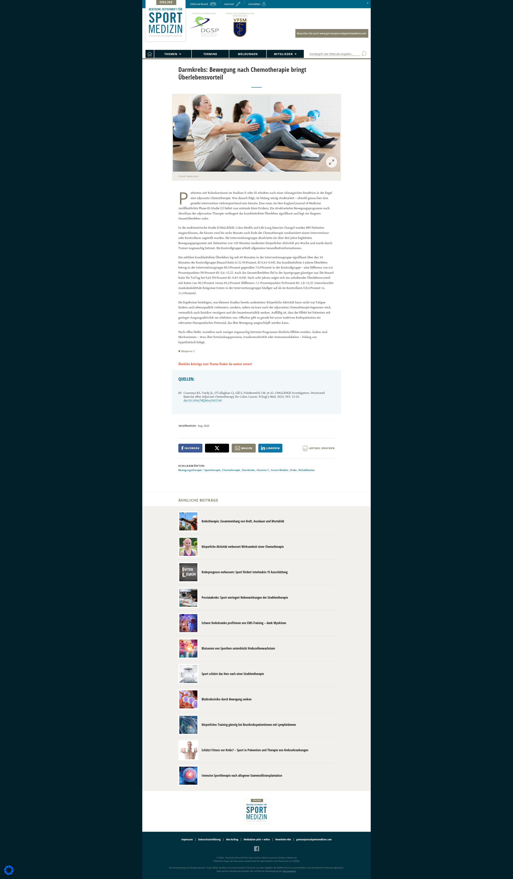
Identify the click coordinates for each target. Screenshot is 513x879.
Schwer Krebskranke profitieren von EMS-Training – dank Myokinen (244, 623)
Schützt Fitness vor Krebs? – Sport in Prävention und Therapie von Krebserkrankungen (255, 750)
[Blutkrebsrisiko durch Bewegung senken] (188, 699)
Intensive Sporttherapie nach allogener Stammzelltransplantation (242, 775)
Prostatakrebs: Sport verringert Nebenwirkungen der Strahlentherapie (245, 597)
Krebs (293, 470)
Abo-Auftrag (232, 839)
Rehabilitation (307, 470)
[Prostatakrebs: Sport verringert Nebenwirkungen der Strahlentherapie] (188, 598)
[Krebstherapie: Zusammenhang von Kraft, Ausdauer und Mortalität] (188, 521)
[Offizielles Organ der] (204, 36)
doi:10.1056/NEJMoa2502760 (203, 400)
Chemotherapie (231, 470)
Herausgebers (289, 871)
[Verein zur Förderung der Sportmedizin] (240, 36)
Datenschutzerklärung (209, 839)
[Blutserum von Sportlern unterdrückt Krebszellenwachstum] (188, 649)
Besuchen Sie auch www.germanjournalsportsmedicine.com (331, 33)
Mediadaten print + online (257, 839)
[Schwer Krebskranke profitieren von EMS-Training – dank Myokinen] (188, 623)
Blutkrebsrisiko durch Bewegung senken (226, 699)
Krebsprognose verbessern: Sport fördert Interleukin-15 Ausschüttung (245, 572)
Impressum (187, 839)
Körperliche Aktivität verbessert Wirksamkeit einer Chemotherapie (243, 546)
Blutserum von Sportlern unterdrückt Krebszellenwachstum (238, 648)
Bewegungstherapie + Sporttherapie (199, 470)
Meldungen (248, 54)
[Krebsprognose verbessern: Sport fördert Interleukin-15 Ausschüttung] (188, 572)
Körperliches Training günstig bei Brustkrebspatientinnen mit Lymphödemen (249, 724)
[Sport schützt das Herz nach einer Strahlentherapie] (188, 674)
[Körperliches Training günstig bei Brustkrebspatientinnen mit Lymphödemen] (188, 725)
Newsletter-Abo (283, 839)
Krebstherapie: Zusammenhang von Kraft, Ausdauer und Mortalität (243, 521)
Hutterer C (263, 470)
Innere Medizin (280, 470)
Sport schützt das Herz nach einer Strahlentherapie (233, 674)
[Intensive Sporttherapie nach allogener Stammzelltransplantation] (188, 776)
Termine (210, 54)
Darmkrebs (248, 470)
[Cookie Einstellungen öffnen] (9, 874)
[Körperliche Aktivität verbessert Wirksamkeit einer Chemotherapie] (188, 547)
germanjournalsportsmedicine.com (314, 839)
